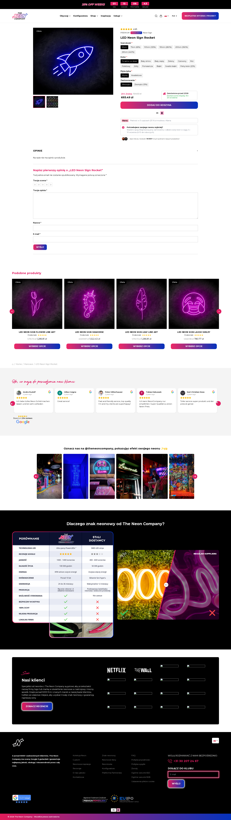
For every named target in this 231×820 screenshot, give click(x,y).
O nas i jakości (79, 773)
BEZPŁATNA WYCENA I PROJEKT (200, 16)
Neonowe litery (109, 760)
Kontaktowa (78, 777)
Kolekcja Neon (79, 755)
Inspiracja (106, 16)
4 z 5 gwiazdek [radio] (47, 184)
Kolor (124, 57)
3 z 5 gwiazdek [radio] (43, 184)
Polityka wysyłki (138, 764)
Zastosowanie (128, 80)
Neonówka (107, 764)
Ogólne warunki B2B (140, 777)
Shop (93, 16)
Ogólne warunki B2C (140, 773)
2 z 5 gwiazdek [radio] (39, 184)
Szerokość (126, 43)
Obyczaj (64, 16)
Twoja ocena (40, 180)
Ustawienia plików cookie (142, 781)
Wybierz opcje (37, 346)
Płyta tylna (126, 71)
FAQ (133, 755)
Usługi (117, 16)
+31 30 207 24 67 (186, 761)
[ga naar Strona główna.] (12, 364)
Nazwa (37, 223)
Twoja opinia (40, 190)
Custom (76, 760)
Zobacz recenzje (37, 706)
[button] (12, 403)
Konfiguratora (80, 16)
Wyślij (176, 783)
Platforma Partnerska (112, 773)
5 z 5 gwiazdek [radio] (51, 184)
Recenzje (77, 768)
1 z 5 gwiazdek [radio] (35, 184)
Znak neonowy (109, 755)
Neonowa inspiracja (82, 764)
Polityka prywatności (140, 760)
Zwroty (134, 768)
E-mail (36, 234)
